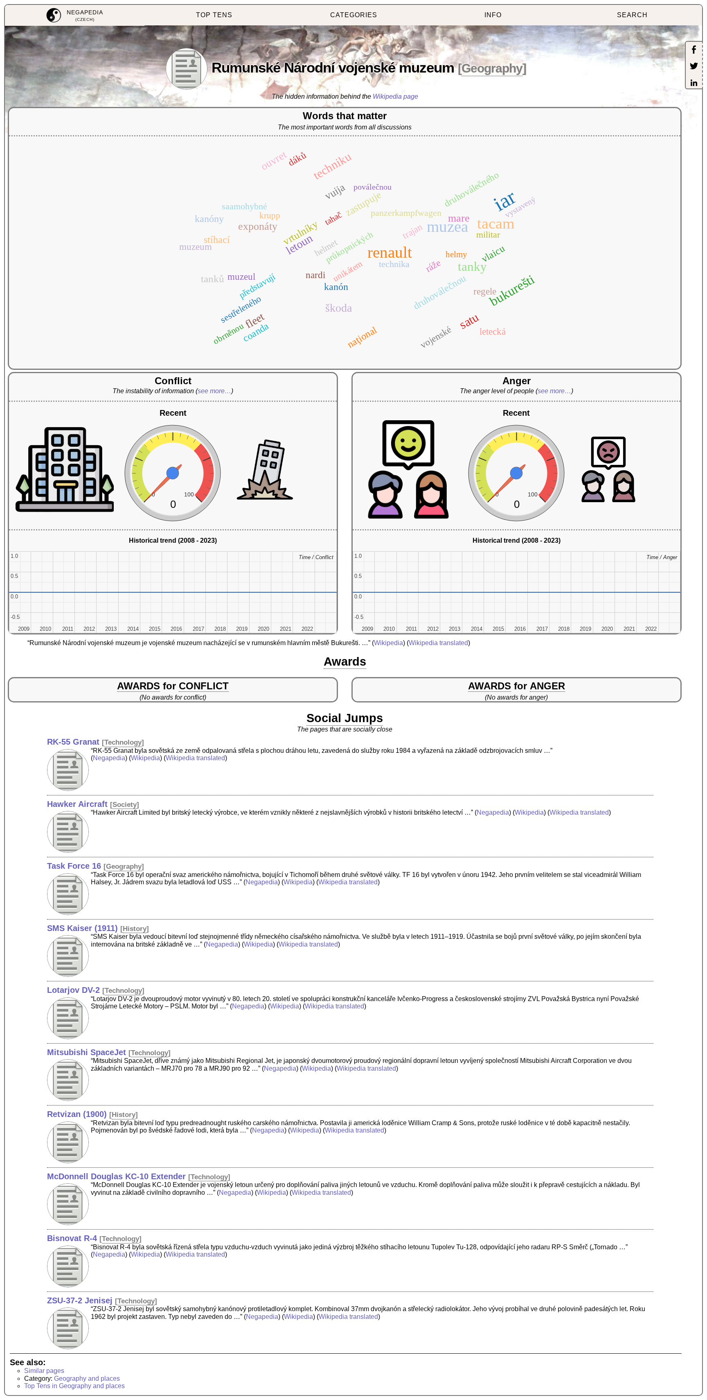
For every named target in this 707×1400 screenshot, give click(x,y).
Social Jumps (344, 718)
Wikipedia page (395, 96)
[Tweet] (694, 67)
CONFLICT (204, 685)
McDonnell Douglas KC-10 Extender (116, 1176)
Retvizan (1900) (77, 1114)
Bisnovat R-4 (72, 1238)
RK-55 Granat (73, 741)
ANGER (547, 685)
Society (125, 805)
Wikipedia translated (438, 642)
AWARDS (138, 685)
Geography (492, 68)
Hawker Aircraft (77, 804)
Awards (345, 661)
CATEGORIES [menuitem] (353, 14)
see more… (214, 390)
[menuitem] (74, 15)
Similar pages (44, 1370)
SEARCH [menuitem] (632, 14)
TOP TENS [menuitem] (214, 14)
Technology (123, 742)
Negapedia (109, 757)
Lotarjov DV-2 (73, 989)
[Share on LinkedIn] (694, 83)
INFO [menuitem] (493, 14)
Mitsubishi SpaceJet (86, 1052)
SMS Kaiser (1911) (82, 928)
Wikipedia (388, 642)
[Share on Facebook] (694, 50)
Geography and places (87, 1378)
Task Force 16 (74, 865)
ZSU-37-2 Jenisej (80, 1300)
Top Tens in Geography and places (74, 1385)
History (134, 929)
